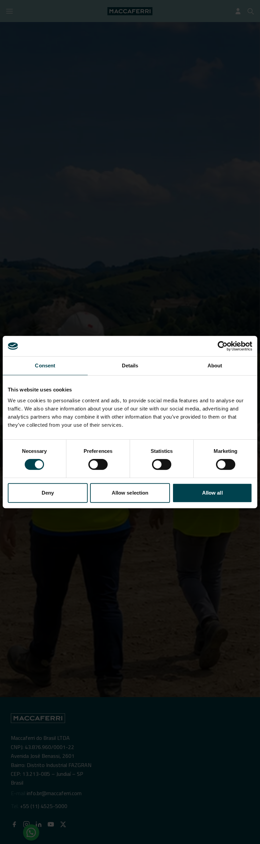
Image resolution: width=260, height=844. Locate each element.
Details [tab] (130, 365)
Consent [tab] (45, 365)
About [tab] (215, 365)
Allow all (212, 493)
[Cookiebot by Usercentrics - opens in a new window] (222, 346)
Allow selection (130, 493)
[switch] (98, 464)
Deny (48, 493)
